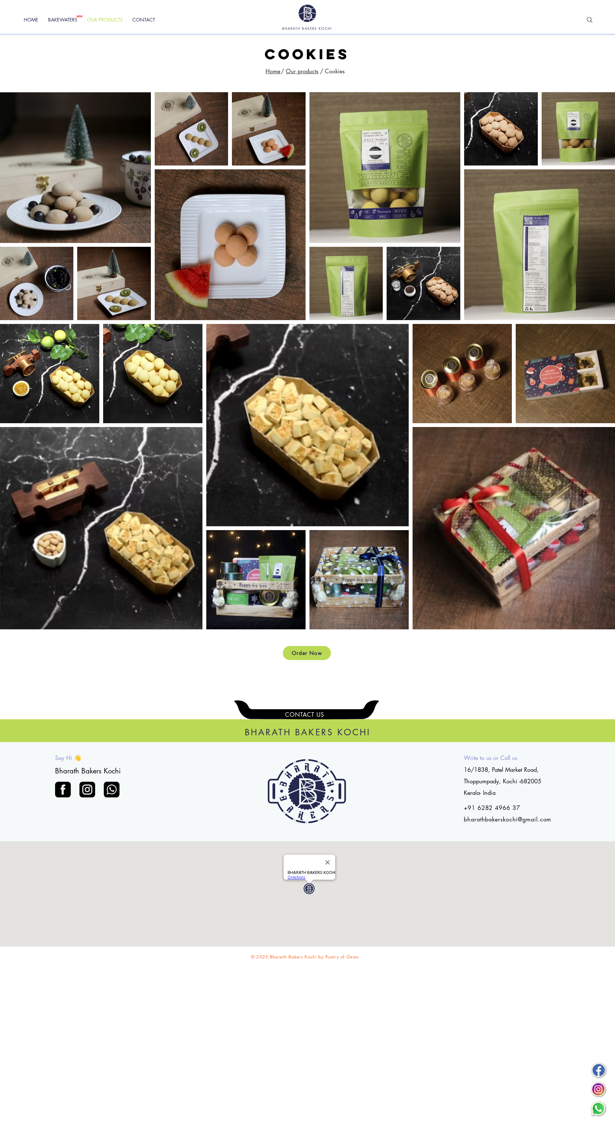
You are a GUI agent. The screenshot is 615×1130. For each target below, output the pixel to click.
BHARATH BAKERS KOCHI (307, 28)
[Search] (589, 20)
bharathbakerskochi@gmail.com (507, 819)
